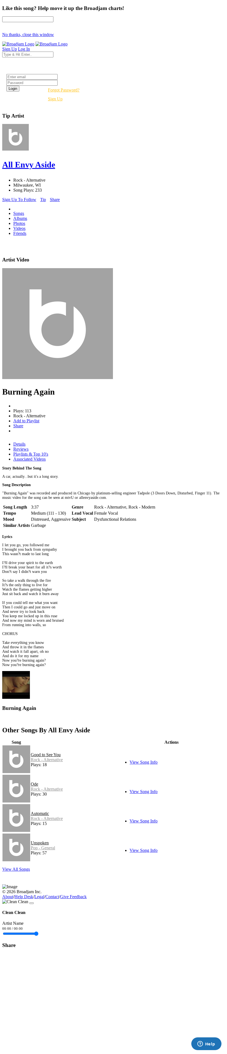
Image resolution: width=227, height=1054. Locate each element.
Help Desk (23, 896)
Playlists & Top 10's (30, 454)
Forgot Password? (63, 90)
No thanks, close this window (28, 34)
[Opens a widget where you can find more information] (206, 1044)
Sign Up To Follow (19, 199)
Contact (52, 896)
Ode (34, 784)
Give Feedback (73, 896)
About (7, 896)
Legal (39, 896)
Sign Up (55, 98)
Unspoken (40, 842)
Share (55, 199)
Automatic (40, 813)
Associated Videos (29, 459)
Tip (43, 199)
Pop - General (43, 847)
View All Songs (16, 869)
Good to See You (46, 754)
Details (19, 444)
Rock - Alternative (47, 759)
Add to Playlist (26, 420)
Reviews (21, 449)
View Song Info (144, 762)
